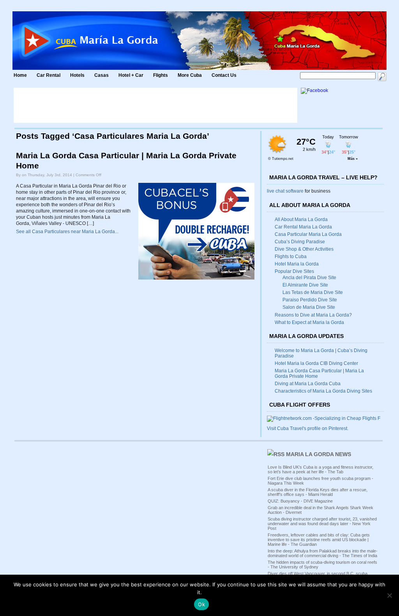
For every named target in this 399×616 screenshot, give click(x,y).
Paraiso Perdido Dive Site (309, 300)
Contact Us (224, 75)
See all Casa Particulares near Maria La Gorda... (67, 231)
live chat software (285, 191)
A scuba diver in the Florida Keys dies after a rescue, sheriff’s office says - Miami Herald (317, 492)
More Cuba (190, 75)
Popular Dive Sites (294, 271)
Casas (101, 75)
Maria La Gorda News (318, 454)
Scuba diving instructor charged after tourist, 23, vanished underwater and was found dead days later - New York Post (322, 524)
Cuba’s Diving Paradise (300, 241)
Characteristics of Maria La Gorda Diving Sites (323, 391)
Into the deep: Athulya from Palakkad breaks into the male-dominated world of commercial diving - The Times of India (323, 553)
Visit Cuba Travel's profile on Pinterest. (307, 428)
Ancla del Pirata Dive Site (309, 277)
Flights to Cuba (291, 256)
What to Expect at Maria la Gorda (309, 322)
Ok (201, 604)
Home (20, 75)
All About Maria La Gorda (301, 219)
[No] (389, 595)
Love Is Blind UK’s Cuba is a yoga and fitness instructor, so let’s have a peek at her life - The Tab (320, 469)
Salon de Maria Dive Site (308, 307)
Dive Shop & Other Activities (304, 249)
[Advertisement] (155, 105)
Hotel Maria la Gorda (297, 264)
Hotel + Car (130, 75)
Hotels (77, 75)
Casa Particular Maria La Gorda (308, 234)
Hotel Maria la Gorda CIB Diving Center (316, 363)
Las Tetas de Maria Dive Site (312, 292)
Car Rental (48, 75)
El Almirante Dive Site (305, 285)
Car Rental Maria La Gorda (303, 227)
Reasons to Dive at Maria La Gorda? (313, 315)
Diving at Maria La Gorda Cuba (308, 383)
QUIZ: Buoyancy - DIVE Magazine (300, 501)
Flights (160, 75)
